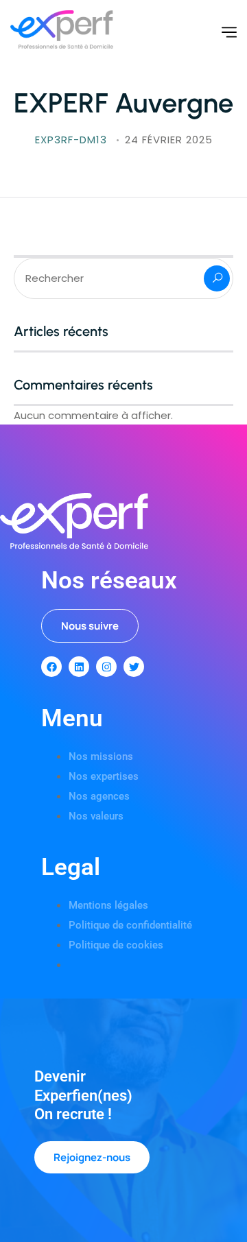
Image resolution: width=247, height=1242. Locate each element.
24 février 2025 (169, 139)
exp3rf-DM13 (72, 139)
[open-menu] (229, 32)
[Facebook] (51, 666)
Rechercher (217, 278)
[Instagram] (106, 666)
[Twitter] (134, 666)
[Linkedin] (79, 666)
